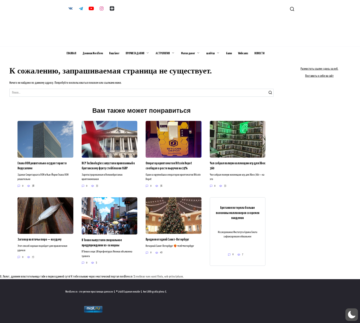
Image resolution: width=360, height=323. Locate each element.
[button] (351, 314)
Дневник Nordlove (92, 53)
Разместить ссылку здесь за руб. (319, 68)
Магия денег (188, 53)
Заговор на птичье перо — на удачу (39, 239)
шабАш (210, 53)
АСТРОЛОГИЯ (163, 53)
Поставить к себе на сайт (319, 75)
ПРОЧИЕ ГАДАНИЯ (135, 53)
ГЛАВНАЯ (71, 53)
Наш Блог (114, 53)
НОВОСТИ (259, 53)
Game (229, 53)
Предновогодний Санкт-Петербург (167, 239)
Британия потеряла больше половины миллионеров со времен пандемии (237, 213)
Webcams (243, 53)
